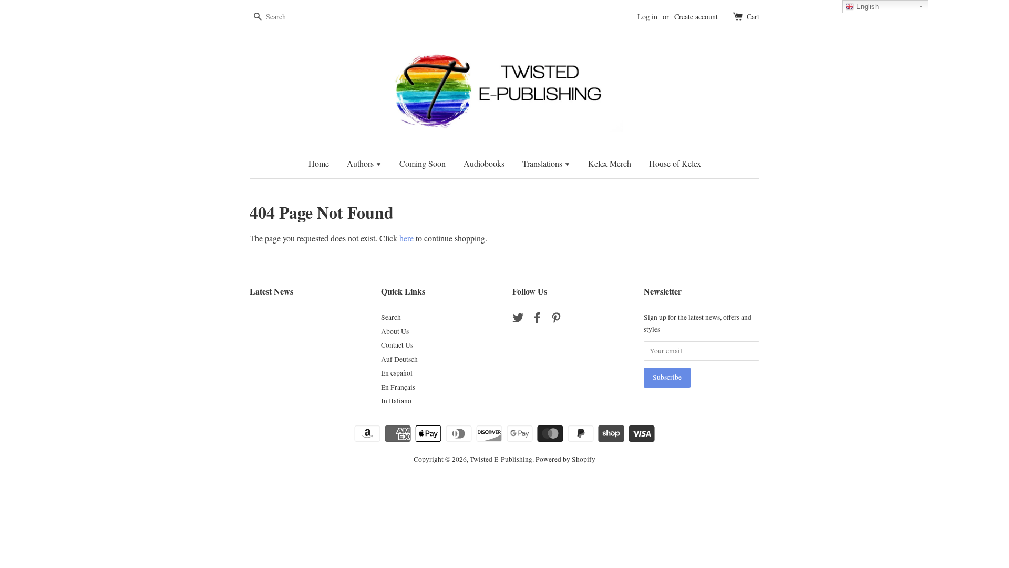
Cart (753, 17)
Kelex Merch (609, 163)
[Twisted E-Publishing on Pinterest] (556, 319)
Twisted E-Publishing (501, 459)
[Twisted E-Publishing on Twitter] (518, 319)
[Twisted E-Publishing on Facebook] (537, 319)
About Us (395, 331)
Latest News (271, 291)
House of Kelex (675, 163)
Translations (543, 163)
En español (397, 373)
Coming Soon (422, 163)
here (406, 238)
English (866, 7)
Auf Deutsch (399, 359)
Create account (696, 17)
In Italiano (396, 400)
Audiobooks (484, 163)
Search (391, 317)
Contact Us (397, 345)
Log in (647, 17)
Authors (361, 163)
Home (318, 163)
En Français (398, 387)
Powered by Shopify (565, 459)
